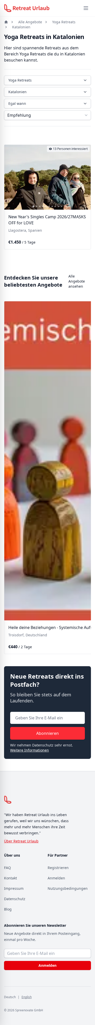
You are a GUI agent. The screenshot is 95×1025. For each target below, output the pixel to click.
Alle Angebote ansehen (76, 281)
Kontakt (10, 878)
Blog (8, 909)
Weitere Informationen (29, 750)
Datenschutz (14, 898)
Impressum (14, 888)
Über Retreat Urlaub (21, 841)
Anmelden (56, 878)
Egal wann (17, 103)
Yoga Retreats (63, 21)
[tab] (33, 206)
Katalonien (21, 27)
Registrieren (58, 867)
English (27, 997)
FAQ (7, 867)
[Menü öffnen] (86, 8)
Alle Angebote (30, 21)
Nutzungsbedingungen (68, 888)
